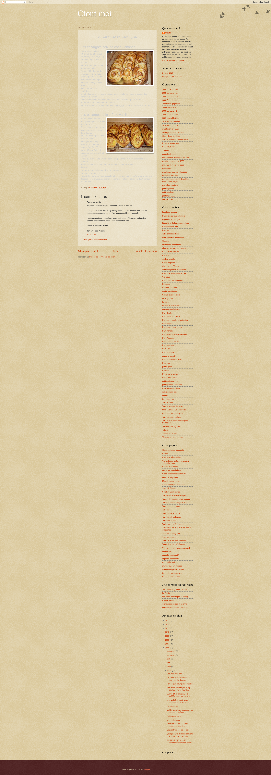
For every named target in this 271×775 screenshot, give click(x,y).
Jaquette (165, 150)
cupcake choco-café (170, 555)
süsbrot (165, 395)
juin (169, 659)
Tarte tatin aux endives (171, 417)
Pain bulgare (167, 324)
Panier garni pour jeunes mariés (180, 684)
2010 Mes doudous (170, 125)
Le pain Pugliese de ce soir (178, 730)
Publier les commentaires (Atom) (102, 257)
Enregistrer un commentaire (95, 240)
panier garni (167, 367)
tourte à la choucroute (171, 577)
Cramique (166, 277)
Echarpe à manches (170, 143)
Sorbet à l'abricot (169, 488)
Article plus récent (88, 251)
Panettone (166, 363)
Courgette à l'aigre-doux (172, 457)
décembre (171, 651)
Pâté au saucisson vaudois (173, 388)
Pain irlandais (167, 331)
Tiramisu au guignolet (171, 533)
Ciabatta (165, 255)
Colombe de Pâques (170, 266)
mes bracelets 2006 (170, 176)
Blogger (147, 769)
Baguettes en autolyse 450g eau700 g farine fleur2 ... (178, 689)
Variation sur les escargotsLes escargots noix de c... (179, 725)
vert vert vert (167, 199)
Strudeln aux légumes (171, 492)
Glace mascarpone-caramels (174, 474)
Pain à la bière (168, 352)
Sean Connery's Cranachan (173, 485)
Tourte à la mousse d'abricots (174, 541)
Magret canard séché (171, 481)
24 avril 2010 (167, 73)
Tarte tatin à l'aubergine (171, 517)
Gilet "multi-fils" (168, 147)
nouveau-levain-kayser (171, 309)
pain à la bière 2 (168, 356)
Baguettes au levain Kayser (173, 216)
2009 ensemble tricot (170, 118)
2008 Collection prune (171, 100)
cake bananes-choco (170, 234)
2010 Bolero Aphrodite (171, 122)
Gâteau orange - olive (171, 295)
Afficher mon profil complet (173, 60)
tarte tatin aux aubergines (172, 413)
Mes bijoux (166, 168)
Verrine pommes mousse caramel (176, 548)
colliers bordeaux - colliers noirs (175, 140)
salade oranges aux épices (173, 569)
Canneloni (166, 241)
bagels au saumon (169, 212)
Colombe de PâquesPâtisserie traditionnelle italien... (179, 679)
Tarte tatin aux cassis (171, 513)
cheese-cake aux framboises (174, 248)
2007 (167, 644)
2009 (167, 636)
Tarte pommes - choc (171, 506)
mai (169, 663)
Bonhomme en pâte (170, 227)
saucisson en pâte (169, 392)
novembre (171, 655)
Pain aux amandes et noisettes (175, 320)
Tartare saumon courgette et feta (175, 503)
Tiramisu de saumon (170, 537)
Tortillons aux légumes (171, 426)
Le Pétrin (166, 593)
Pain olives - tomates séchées (174, 334)
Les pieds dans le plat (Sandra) (175, 597)
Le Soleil (165, 302)
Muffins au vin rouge (170, 306)
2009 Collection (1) (170, 111)
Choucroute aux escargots (173, 450)
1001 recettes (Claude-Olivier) (174, 590)
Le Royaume (167, 298)
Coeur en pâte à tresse (171, 263)
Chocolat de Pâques (170, 252)
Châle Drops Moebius (171, 136)
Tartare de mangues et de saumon (176, 499)
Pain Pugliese (168, 338)
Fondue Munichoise (170, 467)
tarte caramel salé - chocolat (174, 410)
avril (169, 667)
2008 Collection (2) (170, 89)
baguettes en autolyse (171, 219)
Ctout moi (95, 13)
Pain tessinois (168, 345)
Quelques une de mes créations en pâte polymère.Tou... (180, 735)
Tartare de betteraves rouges (174, 495)
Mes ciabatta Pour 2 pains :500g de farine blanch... (178, 701)
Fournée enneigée (169, 288)
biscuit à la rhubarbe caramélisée (175, 223)
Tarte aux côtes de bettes (172, 406)
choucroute (166, 551)
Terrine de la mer (169, 520)
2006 (167, 648)
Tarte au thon (167, 403)
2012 (167, 624)
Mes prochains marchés (172, 76)
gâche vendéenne (169, 291)
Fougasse (166, 284)
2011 (167, 628)
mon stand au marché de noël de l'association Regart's (175, 180)
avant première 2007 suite (172, 132)
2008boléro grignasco (171, 104)
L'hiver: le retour (173, 720)
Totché (165, 430)
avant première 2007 (170, 129)
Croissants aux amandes (172, 281)
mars (169, 670)
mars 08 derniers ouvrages (173, 165)
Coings (165, 454)
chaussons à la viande (171, 245)
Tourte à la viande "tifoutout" (173, 544)
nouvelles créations (170, 185)
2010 (167, 632)
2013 (167, 620)
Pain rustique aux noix (171, 342)
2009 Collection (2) (170, 114)
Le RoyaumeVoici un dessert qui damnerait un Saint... (180, 711)
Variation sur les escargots (173, 437)
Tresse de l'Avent (169, 434)
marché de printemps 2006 (173, 161)
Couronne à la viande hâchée (174, 273)
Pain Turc (166, 349)
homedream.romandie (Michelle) (175, 607)
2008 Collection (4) (170, 96)
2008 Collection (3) (170, 93)
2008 (167, 640)
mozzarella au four (169, 562)
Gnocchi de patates (170, 477)
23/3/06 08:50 (92, 234)
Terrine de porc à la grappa (173, 524)
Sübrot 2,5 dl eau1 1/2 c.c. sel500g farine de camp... (178, 695)
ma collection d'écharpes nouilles (175, 158)
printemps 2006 (168, 196)
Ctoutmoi (169, 33)
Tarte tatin (166, 510)
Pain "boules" (167, 313)
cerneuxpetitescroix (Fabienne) (174, 604)
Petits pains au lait (170, 374)
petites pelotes (168, 189)
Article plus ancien (146, 251)
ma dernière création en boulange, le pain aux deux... (180, 741)
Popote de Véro (168, 600)
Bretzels (165, 230)
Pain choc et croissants (172, 327)
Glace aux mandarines (171, 470)
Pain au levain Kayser (171, 316)
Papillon (165, 370)
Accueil (117, 251)
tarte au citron (168, 399)
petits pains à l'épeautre (172, 385)
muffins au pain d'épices (172, 566)
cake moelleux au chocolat (173, 237)
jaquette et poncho (169, 154)
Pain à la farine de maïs (172, 359)
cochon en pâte (168, 259)
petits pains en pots (170, 381)
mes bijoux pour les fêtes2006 (174, 172)
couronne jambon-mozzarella (174, 270)
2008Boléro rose (169, 107)
